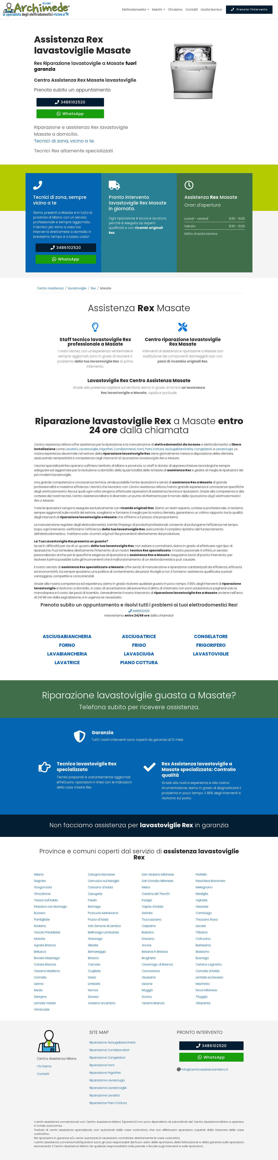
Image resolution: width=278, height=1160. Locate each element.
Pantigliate (42, 919)
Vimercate (41, 1009)
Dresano (148, 939)
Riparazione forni (101, 1065)
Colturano (203, 939)
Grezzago (95, 939)
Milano (39, 874)
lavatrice (67, 662)
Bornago (94, 906)
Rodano (40, 926)
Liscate (201, 926)
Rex (93, 288)
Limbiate (94, 984)
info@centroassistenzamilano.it (205, 1069)
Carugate (95, 894)
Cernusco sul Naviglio (103, 881)
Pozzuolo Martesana (103, 913)
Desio (92, 977)
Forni (140, 449)
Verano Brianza (153, 1003)
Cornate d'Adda (208, 971)
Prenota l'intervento (252, 9)
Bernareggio (97, 951)
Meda (38, 990)
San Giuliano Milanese (158, 874)
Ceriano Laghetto (209, 964)
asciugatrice (139, 636)
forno (67, 645)
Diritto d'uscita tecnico (200, 234)
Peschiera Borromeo (210, 881)
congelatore (211, 636)
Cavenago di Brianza (157, 964)
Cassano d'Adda (100, 887)
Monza (93, 990)
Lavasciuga (224, 449)
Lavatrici (72, 449)
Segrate (40, 881)
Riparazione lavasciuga (107, 1080)
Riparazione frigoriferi (105, 1073)
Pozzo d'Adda (98, 919)
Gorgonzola (43, 887)
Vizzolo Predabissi (47, 932)
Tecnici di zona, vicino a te (64, 141)
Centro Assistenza (50, 288)
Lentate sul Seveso (209, 977)
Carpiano (149, 926)
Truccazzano (151, 919)
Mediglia (202, 894)
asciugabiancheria (67, 636)
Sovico (147, 996)
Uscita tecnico (211, 9)
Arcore (146, 945)
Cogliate (94, 971)
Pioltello (201, 874)
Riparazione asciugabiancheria (112, 1042)
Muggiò (147, 990)
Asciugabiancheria (179, 449)
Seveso (93, 996)
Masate (39, 939)
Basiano (148, 932)
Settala (147, 913)
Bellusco (40, 951)
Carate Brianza (45, 964)
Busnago (202, 958)
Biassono (202, 951)
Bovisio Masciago (47, 958)
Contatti (192, 9)
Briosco (93, 958)
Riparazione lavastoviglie (108, 1088)
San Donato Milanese (157, 881)
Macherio (203, 984)
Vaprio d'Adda (152, 906)
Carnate (94, 964)
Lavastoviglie (88, 449)
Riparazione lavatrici (104, 1095)
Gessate (202, 906)
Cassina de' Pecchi (156, 894)
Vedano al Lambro (101, 1003)
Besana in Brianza (155, 951)
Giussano (149, 977)
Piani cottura (154, 449)
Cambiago (204, 913)
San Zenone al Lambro (104, 926)
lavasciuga (139, 654)
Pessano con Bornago (50, 906)
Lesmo (38, 984)
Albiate (93, 945)
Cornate (40, 977)
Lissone (147, 984)
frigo (139, 645)
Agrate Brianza (45, 945)
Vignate (201, 900)
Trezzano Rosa (206, 919)
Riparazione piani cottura (108, 1103)
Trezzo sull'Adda (46, 900)
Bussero (40, 913)
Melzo (146, 887)
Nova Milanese (206, 990)
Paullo (92, 900)
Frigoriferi (106, 449)
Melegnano (204, 887)
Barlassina (203, 945)
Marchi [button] (157, 9)
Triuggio (202, 996)
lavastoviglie (77, 288)
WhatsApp (73, 113)
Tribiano (202, 932)
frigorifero (211, 645)
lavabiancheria (67, 654)
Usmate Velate (45, 1003)
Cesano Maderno (47, 971)
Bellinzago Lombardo (103, 932)
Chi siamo (175, 9)
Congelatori (203, 449)
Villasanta (203, 1003)
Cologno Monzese (101, 874)
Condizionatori (125, 449)
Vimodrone (42, 894)
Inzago (147, 900)
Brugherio (149, 958)
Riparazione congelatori (107, 1057)
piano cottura (139, 662)
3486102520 (73, 102)
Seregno (40, 996)
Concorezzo (151, 971)
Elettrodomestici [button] (134, 9)
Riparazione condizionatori (109, 1050)
